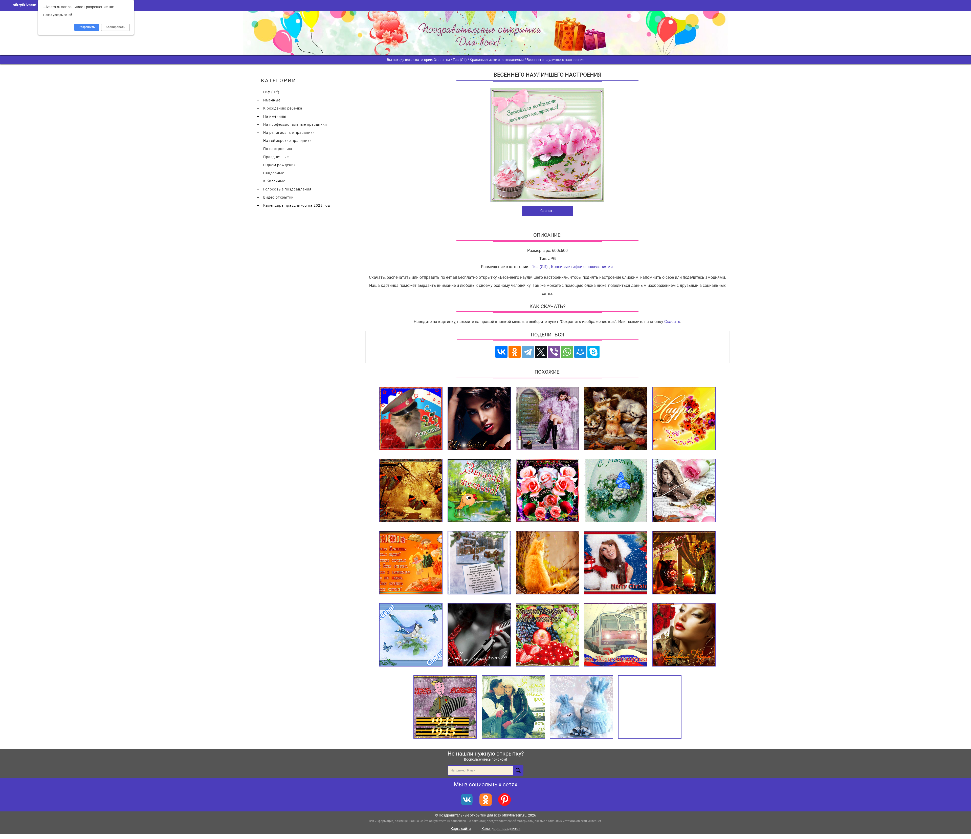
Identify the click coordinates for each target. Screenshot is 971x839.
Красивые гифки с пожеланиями (582, 266)
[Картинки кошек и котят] (615, 419)
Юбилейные (274, 181)
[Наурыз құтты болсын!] (684, 419)
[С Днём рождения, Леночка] (547, 491)
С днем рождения (279, 165)
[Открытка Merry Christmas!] (615, 563)
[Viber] (554, 352)
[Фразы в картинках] (547, 419)
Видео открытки (278, 197)
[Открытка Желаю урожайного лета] (547, 635)
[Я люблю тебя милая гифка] (513, 707)
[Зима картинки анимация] (411, 491)
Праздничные (276, 157)
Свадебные (273, 173)
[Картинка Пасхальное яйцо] (615, 491)
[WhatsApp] (567, 352)
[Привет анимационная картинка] (479, 419)
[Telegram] (528, 352)
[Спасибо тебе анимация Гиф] (411, 635)
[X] (541, 352)
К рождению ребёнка (282, 108)
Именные (271, 100)
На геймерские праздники (287, 141)
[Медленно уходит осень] (684, 563)
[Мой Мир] (580, 352)
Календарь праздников (500, 829)
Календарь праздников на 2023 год (296, 205)
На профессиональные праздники (295, 124)
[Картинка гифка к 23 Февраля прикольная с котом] (411, 419)
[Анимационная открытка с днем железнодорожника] (615, 635)
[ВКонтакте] (501, 352)
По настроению (277, 149)
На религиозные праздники (289, 133)
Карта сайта (461, 829)
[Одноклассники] (515, 352)
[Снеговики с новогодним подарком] (581, 707)
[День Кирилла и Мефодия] (649, 707)
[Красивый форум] (684, 635)
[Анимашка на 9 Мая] (445, 707)
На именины (274, 116)
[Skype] (593, 352)
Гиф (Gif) (271, 92)
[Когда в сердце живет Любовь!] (547, 563)
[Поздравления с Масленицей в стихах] (411, 563)
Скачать (547, 211)
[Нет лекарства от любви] (479, 635)
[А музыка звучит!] (684, 491)
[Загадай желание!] (479, 491)
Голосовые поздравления (287, 189)
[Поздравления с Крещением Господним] (479, 563)
